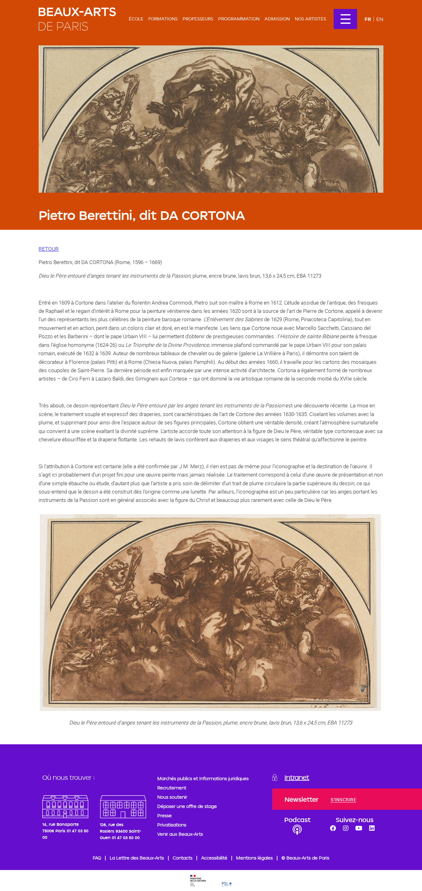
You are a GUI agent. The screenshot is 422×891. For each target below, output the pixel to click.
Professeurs (198, 19)
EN (379, 19)
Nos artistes (310, 19)
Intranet (297, 777)
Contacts (182, 858)
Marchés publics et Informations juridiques (203, 778)
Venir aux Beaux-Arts (180, 834)
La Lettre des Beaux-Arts (137, 858)
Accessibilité (214, 858)
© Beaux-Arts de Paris (305, 858)
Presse (164, 815)
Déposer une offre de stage (187, 806)
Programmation (239, 19)
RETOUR (49, 248)
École (136, 19)
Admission (277, 19)
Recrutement (171, 788)
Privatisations (171, 825)
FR (368, 19)
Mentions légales (254, 858)
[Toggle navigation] (345, 19)
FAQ (97, 858)
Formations (163, 19)
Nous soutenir (172, 797)
